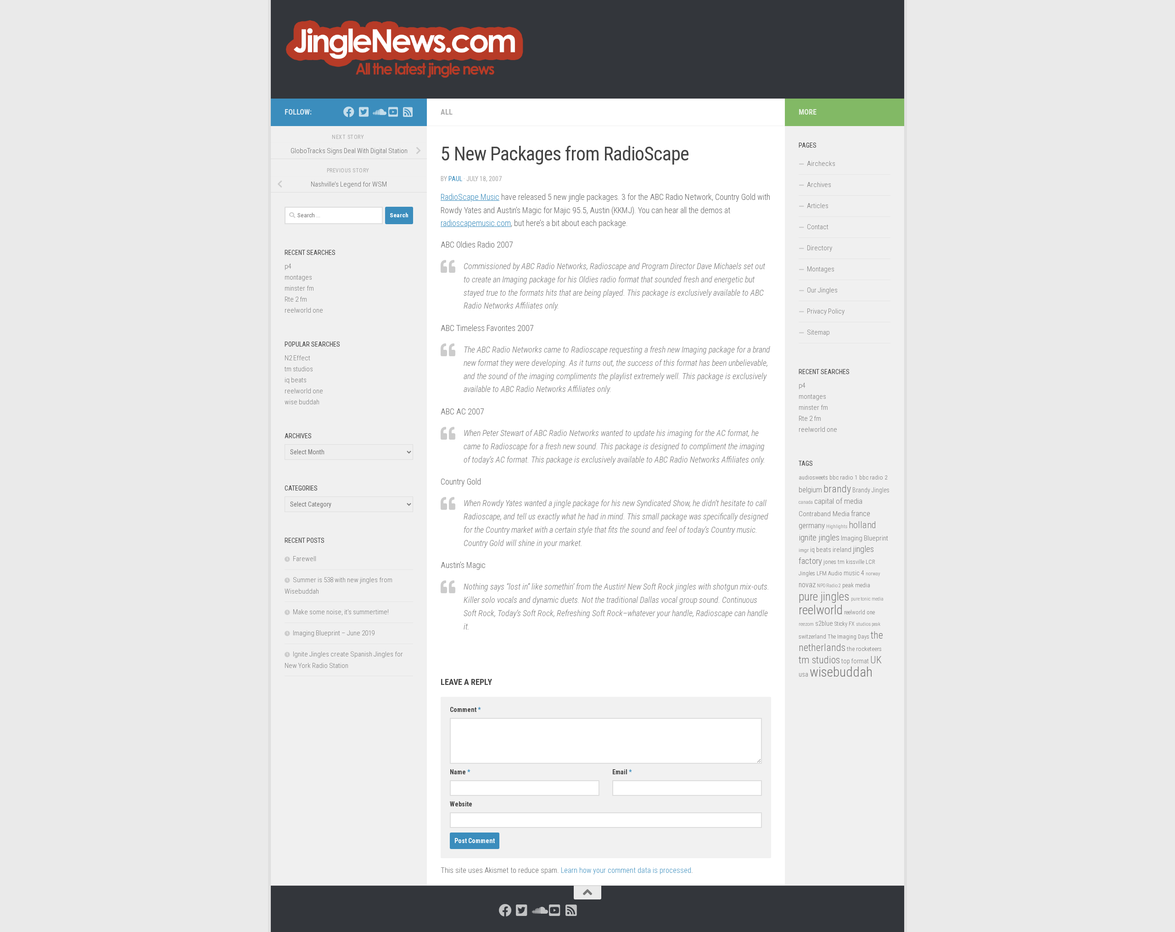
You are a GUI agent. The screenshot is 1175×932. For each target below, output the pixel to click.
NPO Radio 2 (829, 586)
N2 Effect (297, 358)
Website (461, 804)
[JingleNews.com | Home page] (405, 49)
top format (855, 661)
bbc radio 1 (843, 477)
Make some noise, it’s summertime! (341, 612)
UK (876, 660)
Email (622, 772)
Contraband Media (824, 514)
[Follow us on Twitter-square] (363, 111)
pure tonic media (867, 599)
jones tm (834, 561)
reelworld (821, 610)
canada (806, 502)
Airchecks (821, 164)
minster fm (299, 288)
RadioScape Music (470, 197)
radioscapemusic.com (476, 223)
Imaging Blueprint (864, 538)
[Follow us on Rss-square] (407, 111)
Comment (465, 709)
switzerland (812, 636)
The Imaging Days (848, 637)
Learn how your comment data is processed (626, 870)
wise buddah (302, 402)
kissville (855, 562)
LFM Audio (829, 573)
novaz (807, 584)
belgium (810, 489)
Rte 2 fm (296, 299)
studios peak (868, 624)
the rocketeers (864, 648)
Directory (819, 248)
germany (812, 525)
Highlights (836, 526)
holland (862, 524)
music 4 (854, 573)
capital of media (838, 501)
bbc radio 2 (873, 477)
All (447, 112)
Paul (455, 178)
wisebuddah (841, 672)
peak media (856, 585)
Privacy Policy (826, 311)
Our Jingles (822, 290)
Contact (817, 227)
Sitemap (818, 332)
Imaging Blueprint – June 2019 (334, 633)
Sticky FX (844, 624)
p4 (288, 266)
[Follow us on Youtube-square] (392, 111)
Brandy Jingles (871, 490)
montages (298, 277)
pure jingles (824, 596)
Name (460, 772)
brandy (837, 489)
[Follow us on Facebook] (348, 111)
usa (803, 674)
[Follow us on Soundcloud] (378, 111)
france (860, 513)
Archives (819, 185)
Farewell (304, 559)
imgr (804, 550)
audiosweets (813, 477)
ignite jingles (819, 538)
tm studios (299, 369)
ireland (842, 550)
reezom (806, 624)
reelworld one (304, 310)
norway (873, 574)
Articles (817, 206)
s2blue (824, 623)
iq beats (296, 380)
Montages (820, 269)
